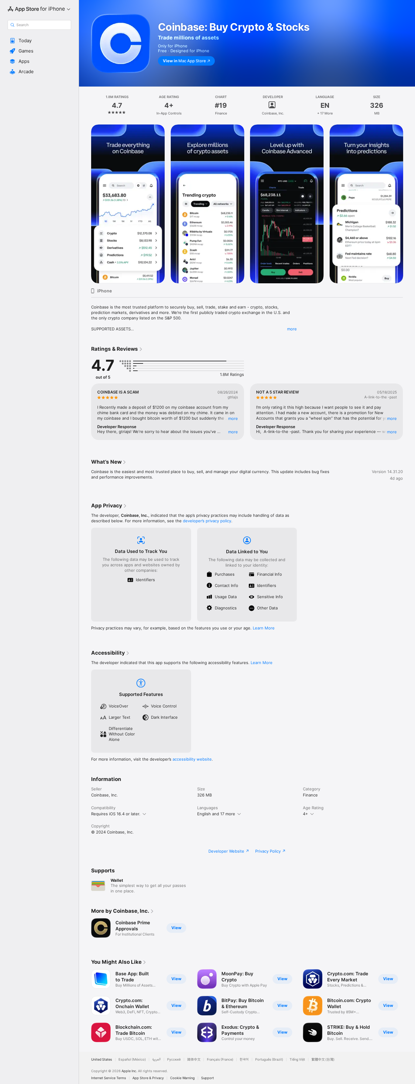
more (292, 328)
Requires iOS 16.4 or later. (115, 813)
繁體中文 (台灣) (322, 1059)
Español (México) (132, 1059)
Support (207, 1078)
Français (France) (220, 1059)
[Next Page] (409, 203)
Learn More (264, 628)
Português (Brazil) (269, 1059)
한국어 (244, 1059)
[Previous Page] (85, 203)
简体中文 (194, 1059)
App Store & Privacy (148, 1078)
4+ (305, 813)
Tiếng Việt (297, 1059)
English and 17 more (216, 813)
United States (101, 1059)
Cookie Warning (182, 1078)
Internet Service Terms (108, 1078)
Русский (174, 1059)
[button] (39, 40)
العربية (156, 1059)
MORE (233, 418)
